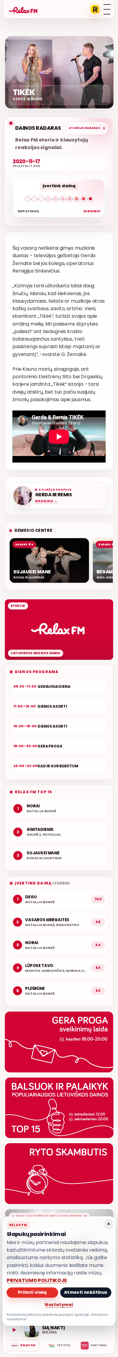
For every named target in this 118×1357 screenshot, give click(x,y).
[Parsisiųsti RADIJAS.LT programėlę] (95, 9)
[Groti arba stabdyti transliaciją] (13, 1329)
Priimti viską (32, 1292)
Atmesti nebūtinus (85, 1292)
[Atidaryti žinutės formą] (59, 1042)
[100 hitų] (59, 1345)
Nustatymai (59, 1305)
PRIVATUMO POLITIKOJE (37, 1280)
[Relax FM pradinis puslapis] (23, 9)
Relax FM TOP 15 (33, 791)
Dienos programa (36, 671)
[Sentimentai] (95, 1345)
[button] (59, 200)
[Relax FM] (23, 1345)
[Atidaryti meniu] (106, 9)
